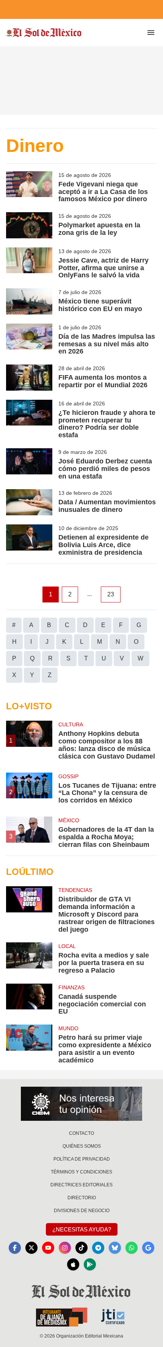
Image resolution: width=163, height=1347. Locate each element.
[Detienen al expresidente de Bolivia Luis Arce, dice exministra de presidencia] (29, 540)
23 (110, 594)
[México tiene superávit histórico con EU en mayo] (29, 301)
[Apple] (73, 1264)
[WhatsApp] (131, 1248)
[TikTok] (81, 1248)
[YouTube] (48, 1248)
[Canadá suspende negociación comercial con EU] (29, 999)
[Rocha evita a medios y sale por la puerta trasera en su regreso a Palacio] (29, 958)
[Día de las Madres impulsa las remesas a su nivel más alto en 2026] (29, 339)
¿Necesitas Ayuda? (81, 1229)
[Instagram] (65, 1248)
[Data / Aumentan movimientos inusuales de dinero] (29, 502)
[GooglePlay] (90, 1264)
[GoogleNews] (148, 1248)
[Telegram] (98, 1248)
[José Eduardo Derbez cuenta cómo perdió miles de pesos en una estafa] (29, 464)
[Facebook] (15, 1248)
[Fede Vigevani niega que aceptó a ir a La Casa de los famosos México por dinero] (29, 187)
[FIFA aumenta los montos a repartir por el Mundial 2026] (29, 378)
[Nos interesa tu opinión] (81, 1104)
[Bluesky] (115, 1248)
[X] (31, 1248)
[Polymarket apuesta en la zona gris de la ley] (29, 225)
